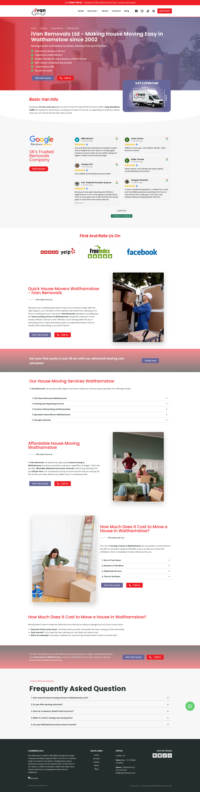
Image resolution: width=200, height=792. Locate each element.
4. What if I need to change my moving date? (52, 718)
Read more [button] (79, 203)
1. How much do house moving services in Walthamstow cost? (59, 697)
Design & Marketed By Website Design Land (156, 786)
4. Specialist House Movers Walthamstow (51, 414)
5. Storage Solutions (41, 420)
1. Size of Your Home (111, 560)
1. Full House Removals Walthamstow (49, 398)
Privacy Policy (134, 786)
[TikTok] (147, 11)
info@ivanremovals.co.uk (125, 773)
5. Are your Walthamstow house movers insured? (53, 724)
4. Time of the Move (111, 576)
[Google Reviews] (153, 11)
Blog (126, 11)
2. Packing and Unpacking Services (48, 403)
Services (96, 758)
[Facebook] (136, 11)
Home (81, 11)
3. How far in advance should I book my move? (52, 711)
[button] (100, 398)
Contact (116, 11)
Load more (121, 210)
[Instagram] (142, 11)
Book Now (164, 10)
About (105, 11)
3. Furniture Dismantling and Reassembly (51, 409)
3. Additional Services (112, 571)
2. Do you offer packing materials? (47, 704)
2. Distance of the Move (113, 565)
